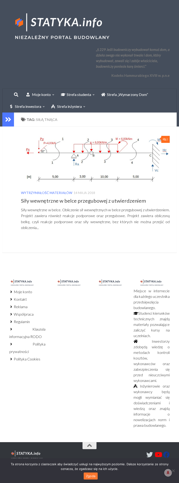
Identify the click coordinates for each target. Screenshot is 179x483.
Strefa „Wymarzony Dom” (126, 94)
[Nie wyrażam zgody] (173, 470)
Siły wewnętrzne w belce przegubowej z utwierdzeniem (83, 200)
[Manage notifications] (168, 472)
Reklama (20, 306)
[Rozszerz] (8, 120)
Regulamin (21, 321)
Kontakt (20, 299)
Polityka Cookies (26, 359)
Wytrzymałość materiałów (46, 193)
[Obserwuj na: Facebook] (166, 454)
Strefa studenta (78, 94)
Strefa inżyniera (68, 106)
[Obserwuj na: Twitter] (149, 454)
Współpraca (23, 314)
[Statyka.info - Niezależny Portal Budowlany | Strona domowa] (61, 26)
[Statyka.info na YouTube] (158, 454)
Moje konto (22, 291)
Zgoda (90, 476)
